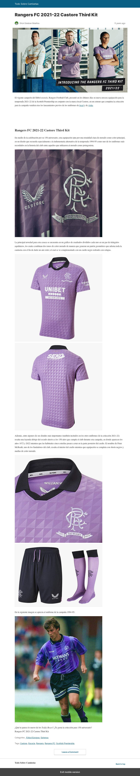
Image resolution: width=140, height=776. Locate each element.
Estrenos (44, 737)
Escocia (31, 743)
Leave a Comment (70, 752)
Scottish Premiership (65, 743)
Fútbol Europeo (33, 737)
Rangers (40, 743)
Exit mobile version (70, 772)
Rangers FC (50, 743)
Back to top (120, 764)
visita (90, 105)
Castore (23, 743)
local (81, 105)
